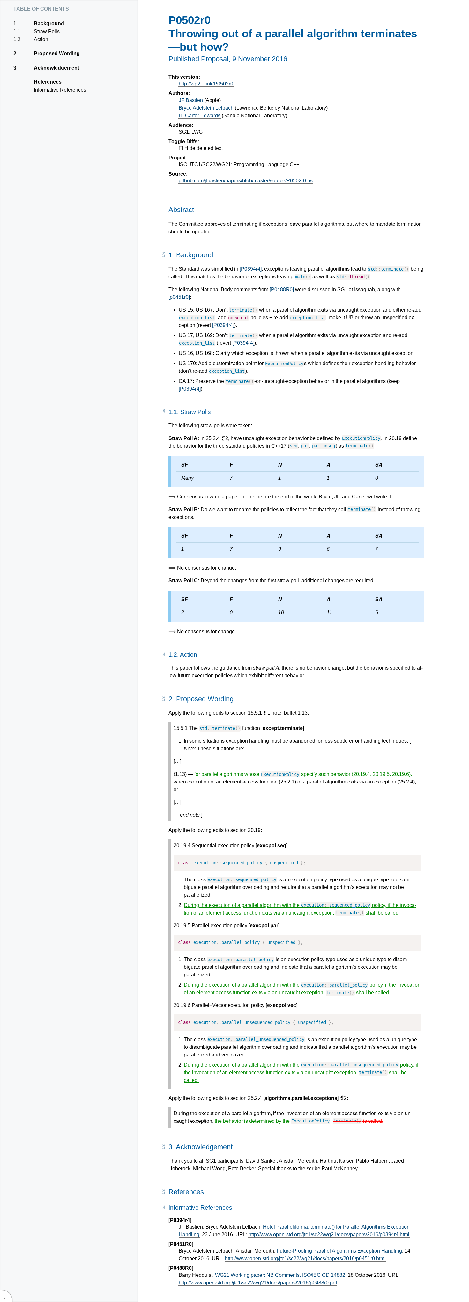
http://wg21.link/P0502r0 (206, 83)
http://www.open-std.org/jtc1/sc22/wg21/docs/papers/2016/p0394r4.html (329, 1234)
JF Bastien (191, 100)
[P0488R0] (282, 289)
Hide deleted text (203, 148)
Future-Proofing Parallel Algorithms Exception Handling (339, 1251)
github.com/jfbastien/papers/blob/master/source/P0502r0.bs (246, 180)
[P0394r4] (251, 269)
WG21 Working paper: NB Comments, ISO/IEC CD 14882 (280, 1275)
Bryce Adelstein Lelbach (206, 108)
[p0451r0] (179, 297)
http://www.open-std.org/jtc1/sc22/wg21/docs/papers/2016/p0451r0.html (305, 1258)
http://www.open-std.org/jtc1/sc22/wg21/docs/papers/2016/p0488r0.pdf (258, 1282)
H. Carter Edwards (199, 115)
